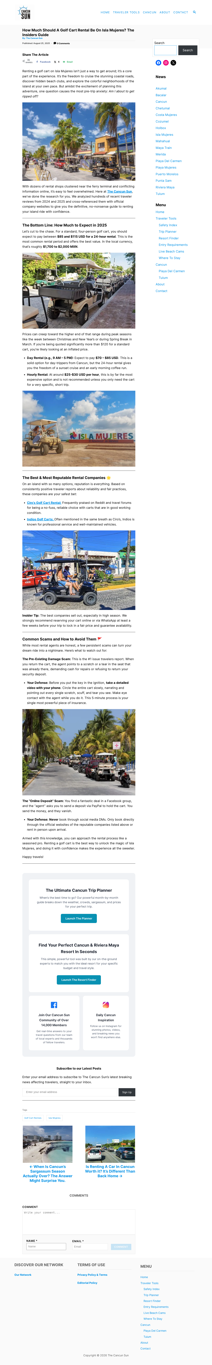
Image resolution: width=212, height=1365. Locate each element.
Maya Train (164, 148)
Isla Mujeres (55, 1118)
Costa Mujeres (166, 115)
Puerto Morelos (167, 174)
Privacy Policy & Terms (92, 1274)
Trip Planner (167, 231)
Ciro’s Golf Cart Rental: (44, 503)
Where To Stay (169, 258)
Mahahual (163, 141)
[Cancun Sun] (41, 12)
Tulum (160, 194)
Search (159, 43)
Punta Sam (163, 180)
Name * (32, 1240)
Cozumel (162, 121)
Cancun (161, 101)
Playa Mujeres (166, 167)
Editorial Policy (87, 1282)
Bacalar (161, 95)
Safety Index (168, 225)
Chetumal (163, 108)
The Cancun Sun (34, 38)
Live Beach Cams (171, 251)
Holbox (161, 128)
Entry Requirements (173, 245)
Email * (78, 1241)
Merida (161, 154)
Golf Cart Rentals (32, 1118)
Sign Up (127, 1092)
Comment (30, 1207)
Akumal (161, 88)
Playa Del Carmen (169, 161)
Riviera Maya (165, 187)
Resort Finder (169, 238)
